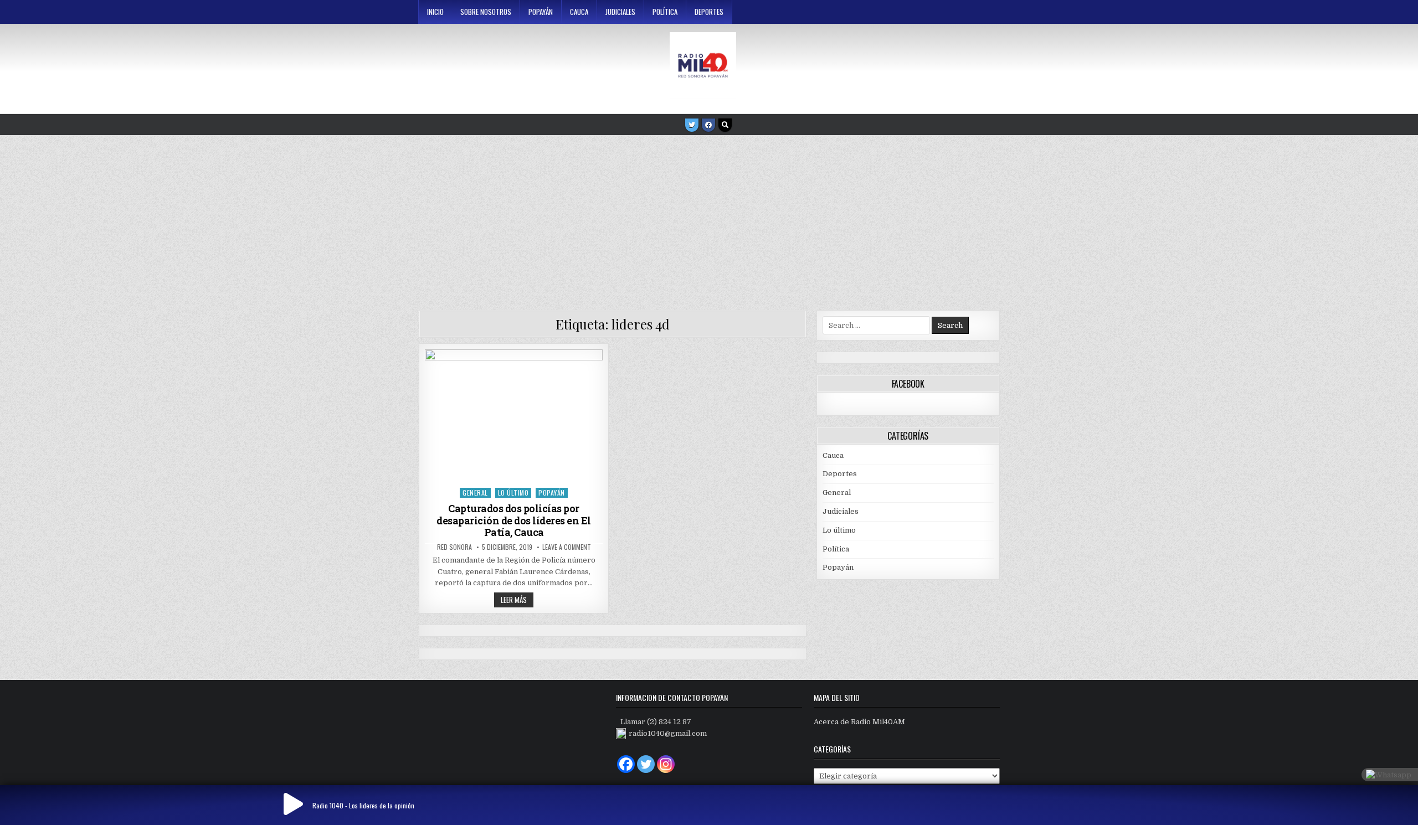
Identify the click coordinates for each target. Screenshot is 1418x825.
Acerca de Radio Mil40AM (859, 722)
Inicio (435, 11)
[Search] (725, 125)
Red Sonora (454, 547)
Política (665, 11)
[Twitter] (691, 125)
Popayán (540, 11)
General (475, 492)
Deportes (709, 11)
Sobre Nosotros (485, 11)
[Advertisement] (709, 218)
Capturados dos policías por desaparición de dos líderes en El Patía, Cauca (513, 520)
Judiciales (620, 11)
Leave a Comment (566, 547)
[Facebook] (708, 125)
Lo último (513, 492)
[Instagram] (666, 764)
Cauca (579, 11)
